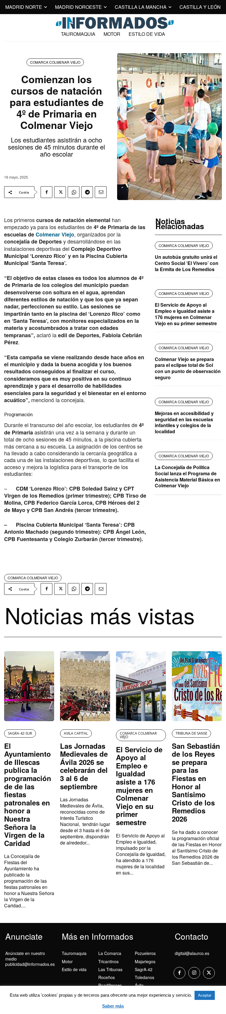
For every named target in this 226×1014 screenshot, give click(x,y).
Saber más (113, 1005)
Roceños (106, 977)
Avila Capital (76, 733)
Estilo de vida (74, 969)
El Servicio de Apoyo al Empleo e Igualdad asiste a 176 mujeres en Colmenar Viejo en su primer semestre (186, 313)
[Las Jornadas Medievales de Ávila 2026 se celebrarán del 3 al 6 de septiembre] (85, 686)
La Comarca (109, 953)
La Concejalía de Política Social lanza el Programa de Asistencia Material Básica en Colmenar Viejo (187, 476)
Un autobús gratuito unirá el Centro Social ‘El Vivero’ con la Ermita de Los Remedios (186, 263)
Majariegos (145, 961)
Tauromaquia (74, 953)
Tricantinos (108, 961)
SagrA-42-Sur (20, 733)
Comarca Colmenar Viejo (55, 62)
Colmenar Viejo (54, 234)
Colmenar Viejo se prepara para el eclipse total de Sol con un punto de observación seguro (188, 368)
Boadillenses (110, 985)
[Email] (101, 192)
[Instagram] (194, 973)
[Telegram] (87, 192)
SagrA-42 (143, 969)
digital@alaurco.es (192, 953)
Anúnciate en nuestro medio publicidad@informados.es (30, 958)
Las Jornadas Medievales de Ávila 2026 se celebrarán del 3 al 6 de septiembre (84, 766)
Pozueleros (145, 953)
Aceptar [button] (204, 995)
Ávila (139, 985)
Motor (67, 961)
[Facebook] (46, 192)
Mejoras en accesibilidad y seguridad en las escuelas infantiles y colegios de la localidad (184, 422)
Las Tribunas (110, 969)
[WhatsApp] (73, 192)
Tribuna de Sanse (191, 733)
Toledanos (144, 977)
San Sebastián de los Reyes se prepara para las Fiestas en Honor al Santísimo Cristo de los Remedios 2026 (196, 782)
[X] (60, 192)
